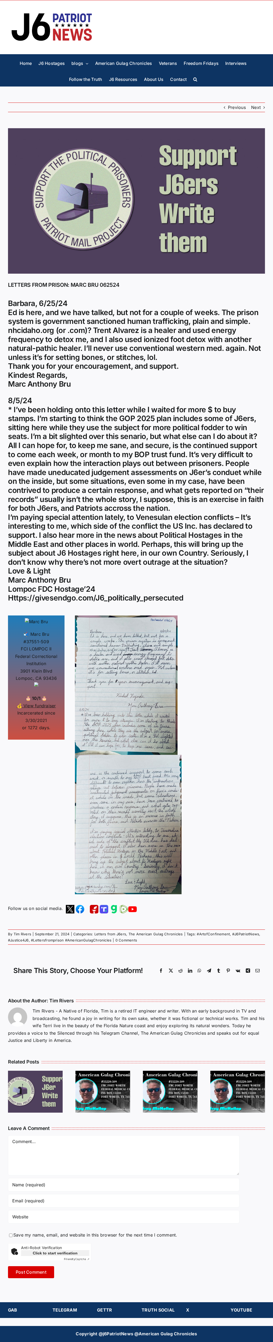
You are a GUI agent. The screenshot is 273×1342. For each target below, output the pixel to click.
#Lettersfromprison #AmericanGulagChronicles (71, 940)
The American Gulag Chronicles (156, 934)
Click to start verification (55, 1253)
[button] (195, 78)
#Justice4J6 (18, 940)
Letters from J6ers (110, 934)
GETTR (104, 1310)
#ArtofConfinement (213, 934)
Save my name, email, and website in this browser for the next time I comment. (95, 1235)
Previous (237, 107)
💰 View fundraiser (36, 705)
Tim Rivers (22, 934)
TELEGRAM (65, 1310)
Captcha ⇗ (76, 1259)
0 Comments (126, 940)
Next (256, 107)
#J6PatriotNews (245, 934)
